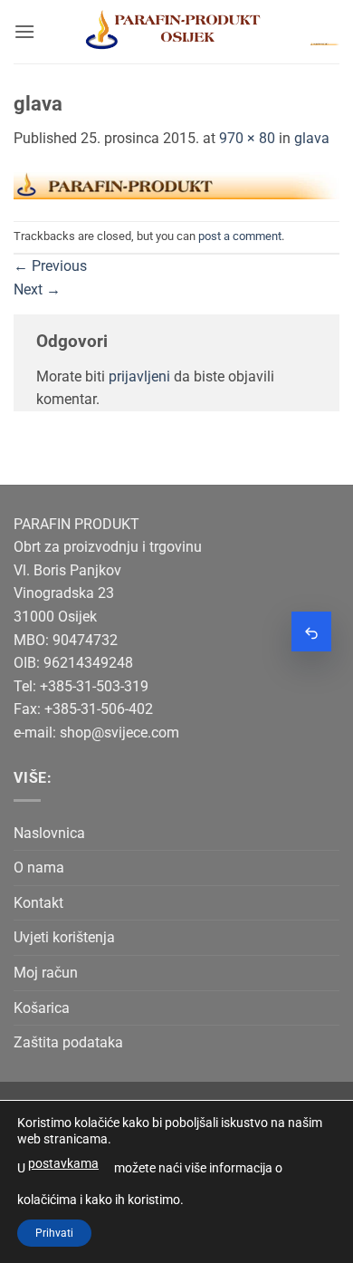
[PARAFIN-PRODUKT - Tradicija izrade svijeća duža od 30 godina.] (173, 31)
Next (37, 289)
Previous (50, 266)
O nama (39, 867)
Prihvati (54, 1233)
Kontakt (38, 902)
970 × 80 (247, 138)
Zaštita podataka (68, 1042)
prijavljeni (139, 376)
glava (311, 138)
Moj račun (46, 972)
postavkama (63, 1163)
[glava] (176, 184)
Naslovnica (49, 833)
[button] (24, 31)
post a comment (239, 236)
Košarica (42, 1008)
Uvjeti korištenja (64, 937)
